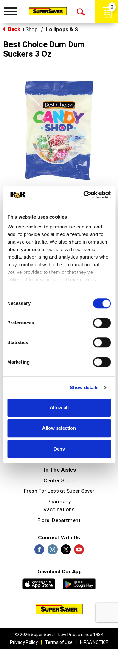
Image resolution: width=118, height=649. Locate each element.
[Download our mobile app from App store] (38, 583)
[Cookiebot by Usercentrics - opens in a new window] (84, 195)
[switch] (102, 323)
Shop (31, 29)
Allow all (59, 407)
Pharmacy (59, 501)
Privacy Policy (24, 642)
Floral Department (59, 520)
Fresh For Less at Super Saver (59, 491)
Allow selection (59, 428)
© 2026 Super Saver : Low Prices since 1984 (59, 634)
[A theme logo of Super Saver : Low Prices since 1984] (48, 11)
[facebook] (39, 551)
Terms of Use (59, 642)
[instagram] (53, 551)
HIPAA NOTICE (94, 642)
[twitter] (66, 551)
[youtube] (79, 551)
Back (13, 29)
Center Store (59, 480)
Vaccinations (59, 509)
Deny (59, 448)
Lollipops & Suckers (70, 29)
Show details (84, 387)
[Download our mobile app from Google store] (79, 583)
